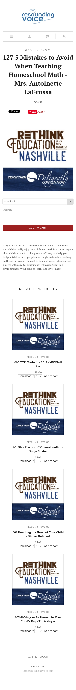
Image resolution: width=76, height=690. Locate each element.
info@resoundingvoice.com (38, 670)
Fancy (41, 111)
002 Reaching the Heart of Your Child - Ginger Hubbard (38, 534)
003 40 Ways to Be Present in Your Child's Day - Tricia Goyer (38, 619)
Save (34, 111)
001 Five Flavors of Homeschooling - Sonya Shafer (38, 449)
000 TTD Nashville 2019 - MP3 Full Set (38, 364)
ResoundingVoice (38, 357)
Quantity (7, 209)
